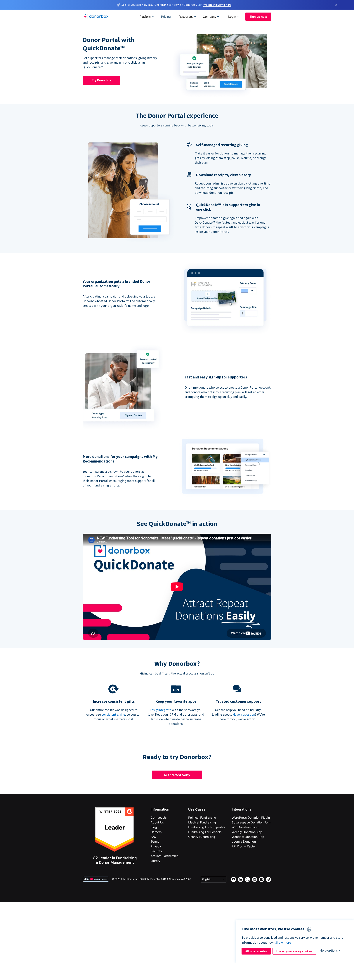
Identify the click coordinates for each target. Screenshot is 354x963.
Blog (154, 827)
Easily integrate (160, 710)
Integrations (241, 809)
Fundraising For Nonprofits (206, 827)
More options (328, 950)
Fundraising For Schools (204, 832)
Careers (156, 832)
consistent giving (113, 714)
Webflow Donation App (248, 837)
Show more (283, 942)
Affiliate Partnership (164, 856)
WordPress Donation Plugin (251, 817)
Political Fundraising (202, 817)
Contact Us (158, 817)
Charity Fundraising (201, 837)
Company (209, 16)
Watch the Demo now (217, 4)
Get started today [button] (177, 775)
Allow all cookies (256, 951)
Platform (146, 16)
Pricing (166, 16)
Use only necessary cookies (294, 951)
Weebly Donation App (247, 832)
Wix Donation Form (245, 827)
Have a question (244, 714)
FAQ (153, 837)
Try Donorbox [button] (101, 80)
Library (155, 861)
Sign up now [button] (258, 16)
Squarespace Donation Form (251, 822)
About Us (157, 822)
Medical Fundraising (202, 822)
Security (156, 851)
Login (232, 16)
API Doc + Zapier (244, 846)
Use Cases (196, 809)
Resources (186, 16)
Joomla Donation (244, 841)
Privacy (156, 846)
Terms (155, 841)
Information (160, 809)
